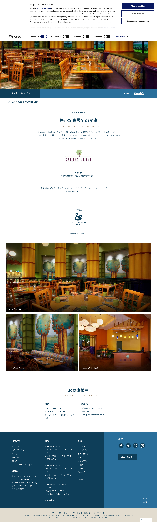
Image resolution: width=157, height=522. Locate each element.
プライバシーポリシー (61, 513)
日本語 (80, 465)
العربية (80, 479)
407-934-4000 (29, 476)
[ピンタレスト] (142, 445)
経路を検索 (49, 500)
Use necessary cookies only (138, 21)
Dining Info (139, 93)
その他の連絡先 (18, 489)
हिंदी (79, 476)
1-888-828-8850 (24, 486)
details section (108, 28)
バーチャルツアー (76, 233)
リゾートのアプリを (83, 188)
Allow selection (138, 14)
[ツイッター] (128, 445)
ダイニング (20, 102)
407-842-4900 (33, 483)
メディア (15, 454)
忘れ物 (14, 461)
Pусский (81, 472)
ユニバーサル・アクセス (22, 465)
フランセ (81, 446)
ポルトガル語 (83, 454)
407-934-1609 (95, 408)
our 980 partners (44, 8)
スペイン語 (82, 450)
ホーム (11, 102)
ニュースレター (127, 457)
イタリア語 (82, 461)
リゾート (15, 446)
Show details (119, 37)
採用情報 (15, 457)
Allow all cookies (138, 6)
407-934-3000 (25, 479)
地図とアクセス (18, 450)
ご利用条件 (77, 513)
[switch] (66, 36)
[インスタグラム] (135, 445)
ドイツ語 (81, 457)
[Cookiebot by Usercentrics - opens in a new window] (15, 36)
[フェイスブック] (121, 445)
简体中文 (81, 468)
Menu (126, 93)
